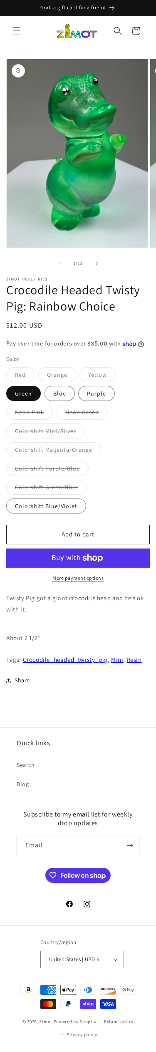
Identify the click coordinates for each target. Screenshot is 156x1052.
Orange (61, 376)
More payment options (78, 578)
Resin (134, 660)
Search (26, 765)
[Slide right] (96, 263)
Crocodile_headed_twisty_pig (65, 660)
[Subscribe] (130, 845)
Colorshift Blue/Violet (46, 506)
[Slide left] (60, 263)
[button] (16, 31)
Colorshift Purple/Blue (52, 470)
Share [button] (22, 680)
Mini (117, 660)
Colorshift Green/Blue (51, 489)
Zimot (45, 1021)
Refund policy (119, 1021)
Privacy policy (82, 1034)
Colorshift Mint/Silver (50, 432)
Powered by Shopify (75, 1021)
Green (23, 393)
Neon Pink (34, 414)
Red (25, 376)
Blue (59, 393)
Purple (96, 393)
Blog (23, 784)
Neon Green (86, 414)
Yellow (102, 376)
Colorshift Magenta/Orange (58, 451)
